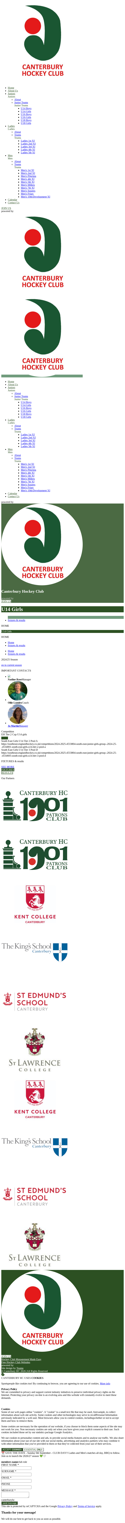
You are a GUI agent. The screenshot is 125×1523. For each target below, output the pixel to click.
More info (105, 1383)
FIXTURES (7, 769)
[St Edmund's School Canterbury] (34, 1024)
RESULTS (7, 772)
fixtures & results (16, 620)
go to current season (11, 665)
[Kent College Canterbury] (34, 927)
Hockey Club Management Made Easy (21, 1359)
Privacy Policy (65, 1506)
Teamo (19, 1368)
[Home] (42, 82)
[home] (42, 376)
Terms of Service (86, 1506)
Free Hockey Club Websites (15, 1362)
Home (11, 642)
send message (9, 1503)
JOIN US (6, 208)
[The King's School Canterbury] (34, 975)
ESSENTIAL (33, 1449)
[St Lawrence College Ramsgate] (34, 1073)
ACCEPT (12, 1449)
